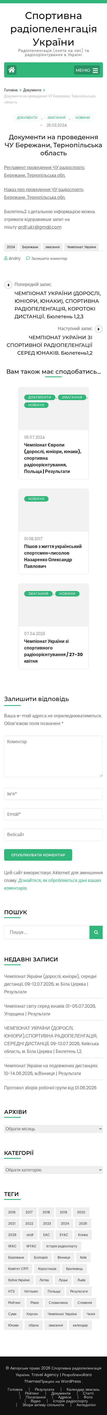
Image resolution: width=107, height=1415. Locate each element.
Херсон (32, 1314)
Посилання (36, 1397)
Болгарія (41, 1257)
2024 (11, 247)
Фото (88, 1397)
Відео (36, 1401)
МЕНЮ (83, 70)
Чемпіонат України (81, 247)
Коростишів (47, 1268)
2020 (81, 1212)
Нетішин (31, 1291)
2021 (11, 1223)
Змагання (56, 117)
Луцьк (63, 1280)
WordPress (71, 1381)
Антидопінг (86, 1405)
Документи (27, 117)
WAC (12, 1246)
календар (80, 1325)
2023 (47, 1223)
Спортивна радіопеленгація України (53, 28)
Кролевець (74, 1268)
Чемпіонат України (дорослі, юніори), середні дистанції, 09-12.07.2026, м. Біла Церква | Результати (50, 984)
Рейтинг (14, 1302)
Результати (79, 1291)
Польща (54, 1291)
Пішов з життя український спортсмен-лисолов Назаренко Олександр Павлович (53, 556)
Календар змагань (83, 1389)
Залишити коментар (49, 258)
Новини (82, 117)
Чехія (91, 1314)
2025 (83, 1223)
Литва (44, 1280)
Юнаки (13, 1325)
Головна (15, 1389)
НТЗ (11, 1291)
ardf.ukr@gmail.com (39, 227)
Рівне (34, 1302)
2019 (63, 1212)
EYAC (64, 1234)
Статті (88, 1393)
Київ (83, 1257)
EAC (46, 1234)
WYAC (31, 1246)
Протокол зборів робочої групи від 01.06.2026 (50, 1088)
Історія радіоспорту (61, 1246)
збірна (34, 1325)
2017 (29, 1212)
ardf (29, 1234)
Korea (83, 1234)
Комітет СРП (18, 1268)
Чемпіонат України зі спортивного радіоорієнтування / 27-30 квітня (53, 651)
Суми (12, 1314)
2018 (46, 1212)
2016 (12, 1212)
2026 (12, 1234)
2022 (29, 1223)
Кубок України (19, 1280)
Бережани (30, 247)
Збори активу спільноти (43, 1405)
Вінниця (64, 1257)
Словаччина (58, 1302)
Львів (81, 1280)
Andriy (15, 258)
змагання (52, 247)
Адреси (64, 1397)
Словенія (85, 1302)
